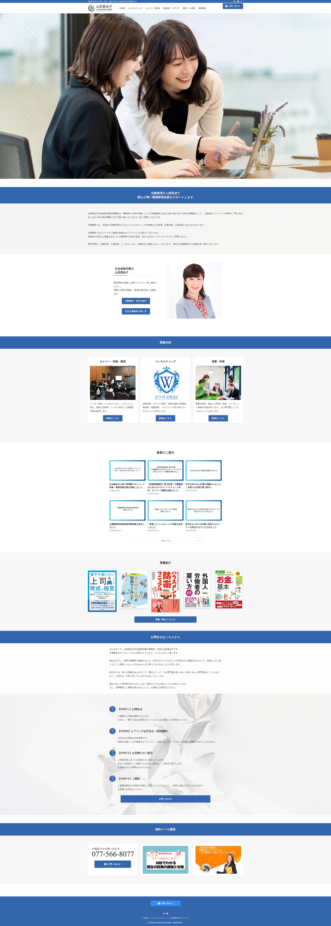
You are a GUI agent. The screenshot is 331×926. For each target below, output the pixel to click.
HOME (146, 918)
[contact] (238, 1)
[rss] (234, 1)
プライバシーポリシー (159, 918)
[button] (161, 175)
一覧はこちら (165, 541)
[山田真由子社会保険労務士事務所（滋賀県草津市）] (100, 8)
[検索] (241, 1)
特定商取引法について (179, 918)
